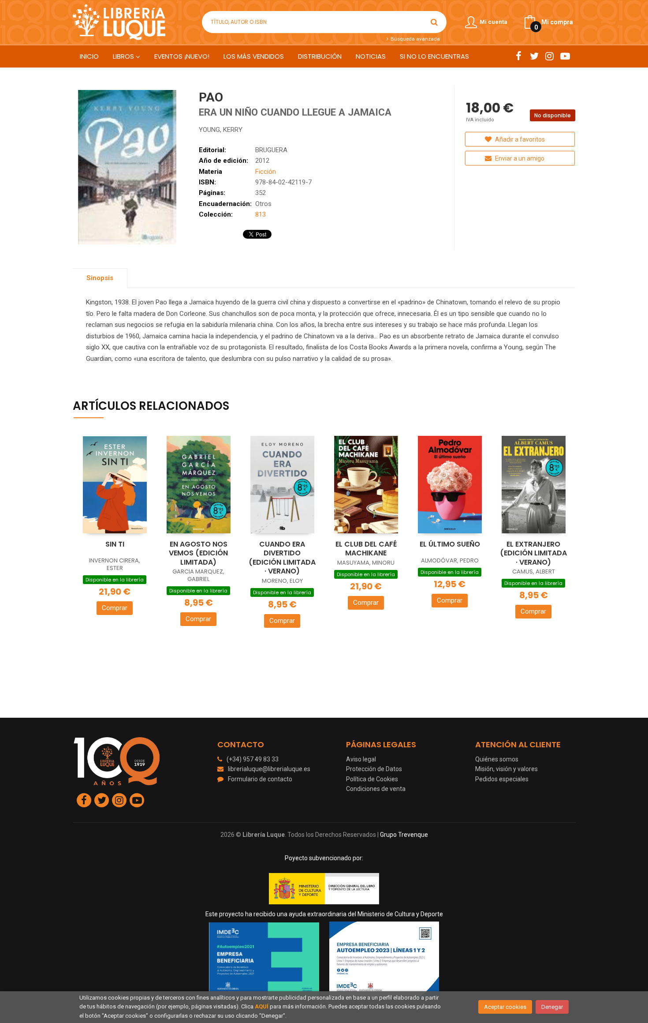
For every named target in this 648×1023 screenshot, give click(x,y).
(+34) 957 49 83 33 (253, 759)
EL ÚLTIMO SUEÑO (450, 544)
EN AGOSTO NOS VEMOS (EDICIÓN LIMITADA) (198, 553)
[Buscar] (434, 22)
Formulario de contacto (260, 779)
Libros (124, 56)
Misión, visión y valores (506, 768)
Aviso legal (361, 759)
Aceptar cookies (505, 1007)
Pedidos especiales (502, 779)
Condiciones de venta (376, 788)
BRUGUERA (271, 150)
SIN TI (114, 544)
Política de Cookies (372, 779)
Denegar (552, 1007)
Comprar (114, 608)
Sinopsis (99, 278)
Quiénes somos (496, 759)
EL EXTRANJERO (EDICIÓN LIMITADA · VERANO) (533, 553)
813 (260, 214)
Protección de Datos (374, 768)
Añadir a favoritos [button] (519, 139)
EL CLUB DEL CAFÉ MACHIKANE (366, 548)
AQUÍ (261, 1006)
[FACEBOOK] (518, 56)
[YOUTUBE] (565, 56)
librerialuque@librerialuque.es (269, 768)
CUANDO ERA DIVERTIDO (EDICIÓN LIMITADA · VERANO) (282, 558)
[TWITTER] (534, 56)
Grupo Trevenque (404, 834)
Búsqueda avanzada (414, 39)
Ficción (265, 172)
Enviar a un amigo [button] (519, 158)
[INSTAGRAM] (549, 56)
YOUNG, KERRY (220, 130)
